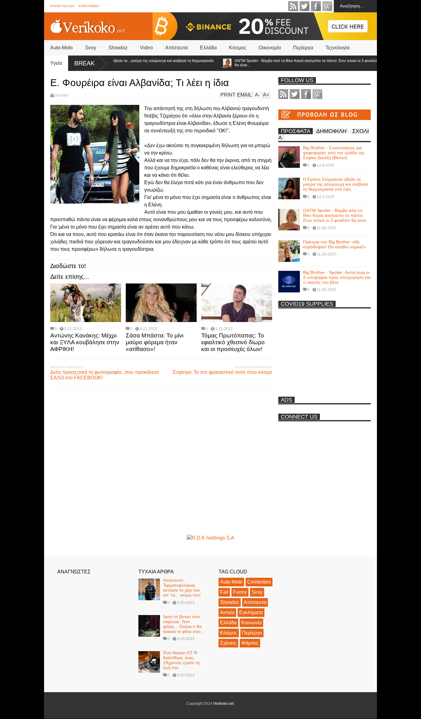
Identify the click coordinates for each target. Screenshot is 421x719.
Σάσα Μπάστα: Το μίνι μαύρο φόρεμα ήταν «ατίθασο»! (154, 342)
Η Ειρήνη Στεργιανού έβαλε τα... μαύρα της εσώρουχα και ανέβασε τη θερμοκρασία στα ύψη (134, 63)
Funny (240, 592)
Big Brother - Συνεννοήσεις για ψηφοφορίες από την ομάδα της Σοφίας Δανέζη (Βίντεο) (334, 152)
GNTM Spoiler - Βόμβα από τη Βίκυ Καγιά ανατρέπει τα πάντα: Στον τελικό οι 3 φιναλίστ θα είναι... (294, 63)
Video (146, 47)
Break (84, 63)
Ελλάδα (208, 47)
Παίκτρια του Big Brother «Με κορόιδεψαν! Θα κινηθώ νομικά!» (334, 244)
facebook (316, 6)
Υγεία (56, 63)
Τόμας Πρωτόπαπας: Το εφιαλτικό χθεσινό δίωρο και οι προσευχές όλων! (233, 342)
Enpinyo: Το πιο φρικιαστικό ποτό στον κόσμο (222, 372)
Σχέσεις (228, 643)
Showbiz (118, 47)
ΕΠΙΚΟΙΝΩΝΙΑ (89, 6)
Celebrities (259, 582)
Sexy (90, 47)
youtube (327, 6)
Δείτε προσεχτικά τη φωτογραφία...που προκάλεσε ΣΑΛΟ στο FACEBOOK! (104, 375)
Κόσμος (237, 47)
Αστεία (227, 612)
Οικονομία (270, 47)
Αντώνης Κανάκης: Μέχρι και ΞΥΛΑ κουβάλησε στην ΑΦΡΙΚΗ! (84, 342)
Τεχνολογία (337, 47)
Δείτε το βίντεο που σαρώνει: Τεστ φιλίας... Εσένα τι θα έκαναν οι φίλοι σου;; (183, 624)
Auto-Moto (61, 47)
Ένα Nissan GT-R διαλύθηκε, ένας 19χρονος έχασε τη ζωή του (181, 660)
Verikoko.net (223, 703)
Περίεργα (303, 47)
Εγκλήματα (251, 612)
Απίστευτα (176, 47)
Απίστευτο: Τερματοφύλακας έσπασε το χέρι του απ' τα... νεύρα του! (182, 587)
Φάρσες (250, 643)
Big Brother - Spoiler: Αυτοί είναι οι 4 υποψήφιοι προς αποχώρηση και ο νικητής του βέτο (336, 277)
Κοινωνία (251, 622)
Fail (224, 592)
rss (293, 6)
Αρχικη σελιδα (62, 6)
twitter (304, 6)
